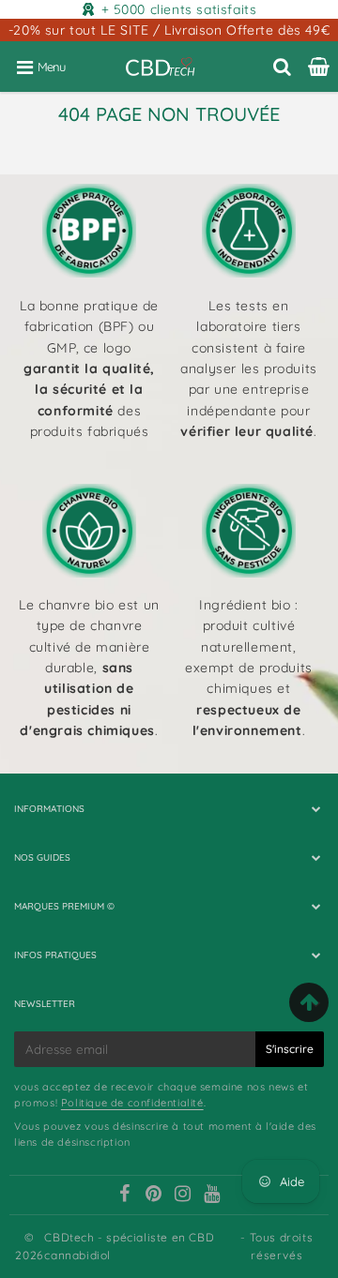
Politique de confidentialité (132, 1102)
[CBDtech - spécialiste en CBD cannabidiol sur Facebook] (125, 1195)
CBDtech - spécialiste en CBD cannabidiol (129, 1246)
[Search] (282, 66)
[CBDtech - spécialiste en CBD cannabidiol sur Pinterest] (154, 1195)
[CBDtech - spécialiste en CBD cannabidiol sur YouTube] (212, 1195)
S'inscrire (290, 1049)
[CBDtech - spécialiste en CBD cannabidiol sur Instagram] (183, 1195)
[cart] (318, 66)
